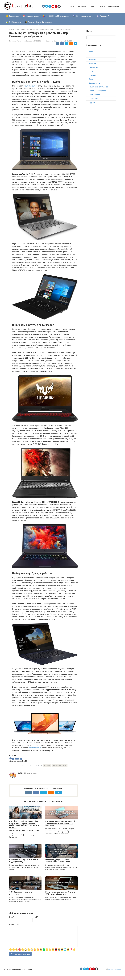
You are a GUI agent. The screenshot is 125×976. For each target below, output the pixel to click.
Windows (92, 59)
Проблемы (93, 99)
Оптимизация (94, 95)
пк (66, 765)
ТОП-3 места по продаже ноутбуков (20, 893)
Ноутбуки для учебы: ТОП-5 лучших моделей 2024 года (58, 861)
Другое (92, 102)
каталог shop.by (35, 748)
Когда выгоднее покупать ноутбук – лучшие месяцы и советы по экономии (61, 823)
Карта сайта (82, 7)
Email (35, 917)
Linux (91, 71)
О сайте (102, 7)
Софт (91, 79)
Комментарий (15, 924)
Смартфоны (93, 67)
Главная (71, 7)
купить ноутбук (31, 86)
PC (90, 56)
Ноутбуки (54, 41)
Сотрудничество (114, 7)
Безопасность (94, 83)
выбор (48, 765)
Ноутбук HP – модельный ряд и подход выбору (23, 861)
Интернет (92, 75)
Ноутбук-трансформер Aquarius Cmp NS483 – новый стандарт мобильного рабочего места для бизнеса (24, 824)
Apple (91, 52)
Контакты (93, 7)
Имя (11, 917)
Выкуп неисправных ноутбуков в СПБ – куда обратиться (60, 893)
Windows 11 (93, 63)
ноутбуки (57, 765)
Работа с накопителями (98, 87)
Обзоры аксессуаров (97, 91)
